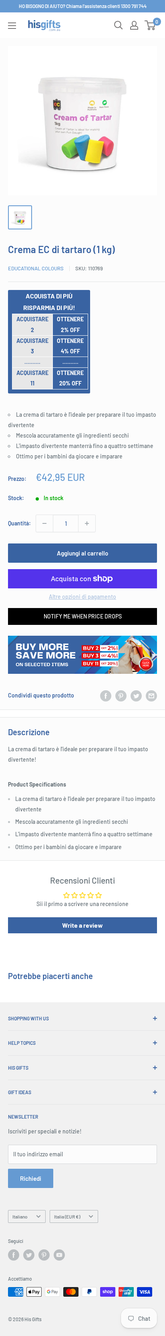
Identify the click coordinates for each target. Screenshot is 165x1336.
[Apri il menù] (12, 25)
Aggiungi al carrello (82, 553)
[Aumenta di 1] (86, 523)
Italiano (20, 1216)
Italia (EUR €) (67, 1216)
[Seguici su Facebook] (13, 1255)
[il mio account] (134, 25)
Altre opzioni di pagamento (82, 596)
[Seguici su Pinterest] (44, 1255)
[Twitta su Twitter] (136, 695)
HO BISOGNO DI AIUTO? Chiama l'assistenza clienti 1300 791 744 (83, 6)
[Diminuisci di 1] (44, 523)
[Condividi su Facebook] (105, 695)
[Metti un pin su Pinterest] (121, 695)
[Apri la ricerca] (118, 25)
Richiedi (30, 1178)
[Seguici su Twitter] (28, 1255)
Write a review (82, 925)
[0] (150, 25)
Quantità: (19, 523)
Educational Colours (36, 268)
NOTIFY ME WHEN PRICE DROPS (83, 616)
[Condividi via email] (151, 695)
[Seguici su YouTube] (59, 1255)
